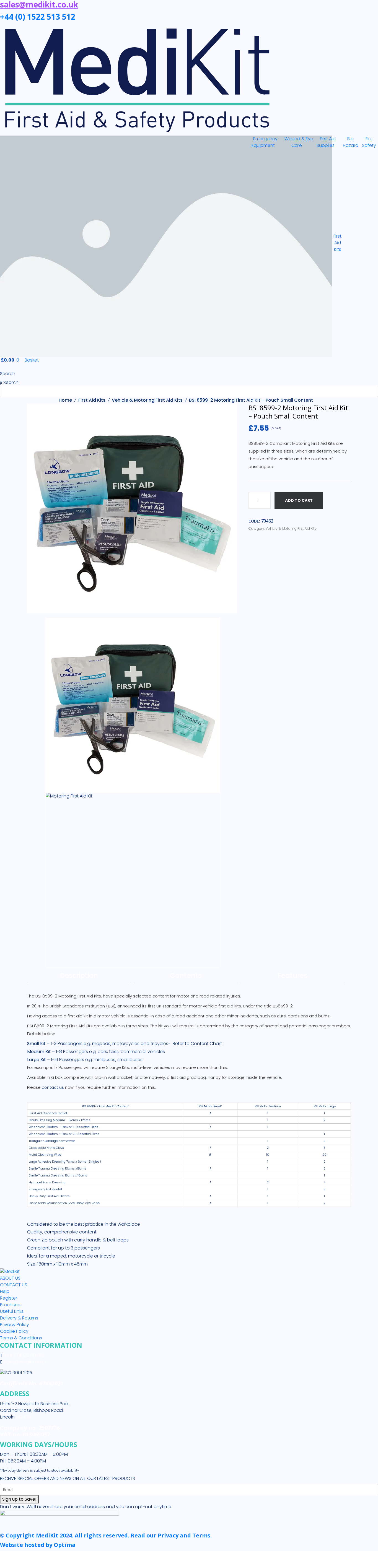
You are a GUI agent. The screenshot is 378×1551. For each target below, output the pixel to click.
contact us (53, 1087)
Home (65, 400)
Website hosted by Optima (38, 1545)
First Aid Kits (91, 400)
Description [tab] (79, 975)
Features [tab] (292, 975)
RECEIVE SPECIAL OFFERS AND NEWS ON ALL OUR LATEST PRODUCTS (67, 1478)
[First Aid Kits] (123, 246)
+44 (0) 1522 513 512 (37, 16)
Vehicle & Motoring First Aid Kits (147, 400)
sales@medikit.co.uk (25, 1362)
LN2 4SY (24, 1417)
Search (7, 373)
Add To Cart (299, 500)
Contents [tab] (186, 975)
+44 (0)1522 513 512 (23, 1355)
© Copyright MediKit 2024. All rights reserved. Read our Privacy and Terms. (106, 1535)
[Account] (1, 367)
